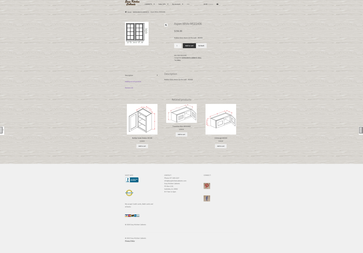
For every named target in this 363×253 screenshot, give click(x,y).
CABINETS (148, 4)
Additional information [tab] (133, 81)
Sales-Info (162, 4)
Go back (201, 46)
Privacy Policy (130, 241)
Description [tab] (129, 75)
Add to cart (189, 46)
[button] (166, 25)
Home (129, 12)
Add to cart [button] (142, 146)
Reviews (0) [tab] (129, 88)
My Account (176, 4)
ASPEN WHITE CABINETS (141, 12)
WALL (199, 58)
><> (188, 4)
